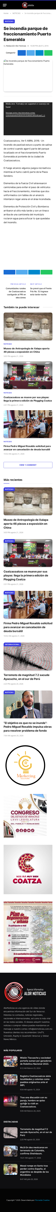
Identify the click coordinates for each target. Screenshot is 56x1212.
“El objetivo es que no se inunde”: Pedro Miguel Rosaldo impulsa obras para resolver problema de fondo (28, 726)
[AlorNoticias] (28, 5)
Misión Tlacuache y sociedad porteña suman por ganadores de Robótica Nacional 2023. (35, 1060)
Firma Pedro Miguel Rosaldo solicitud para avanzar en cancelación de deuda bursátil (28, 627)
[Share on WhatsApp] (48, 53)
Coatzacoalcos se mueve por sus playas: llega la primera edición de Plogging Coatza (26, 575)
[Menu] (5, 5)
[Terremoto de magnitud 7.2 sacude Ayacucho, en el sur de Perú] (28, 656)
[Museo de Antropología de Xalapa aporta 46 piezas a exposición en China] (28, 326)
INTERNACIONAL (12, 644)
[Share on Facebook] (22, 53)
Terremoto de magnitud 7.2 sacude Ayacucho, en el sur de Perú (36, 1132)
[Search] (52, 5)
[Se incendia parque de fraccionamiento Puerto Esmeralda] (28, 75)
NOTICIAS (9, 21)
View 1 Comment (27, 465)
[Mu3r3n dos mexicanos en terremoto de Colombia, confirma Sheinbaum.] (11, 1151)
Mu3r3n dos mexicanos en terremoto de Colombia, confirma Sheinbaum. (34, 1150)
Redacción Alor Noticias (16, 45)
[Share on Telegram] (39, 53)
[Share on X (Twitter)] (31, 53)
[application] (28, 118)
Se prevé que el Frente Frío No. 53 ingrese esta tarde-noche (41, 291)
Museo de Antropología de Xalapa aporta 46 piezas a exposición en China (26, 523)
